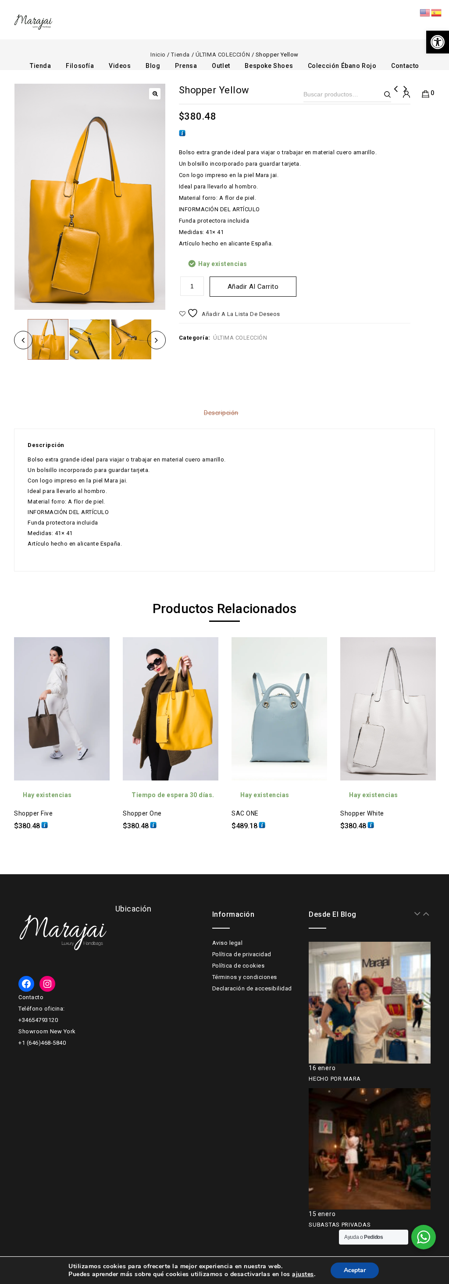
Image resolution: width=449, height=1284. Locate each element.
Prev (417, 913)
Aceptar (355, 1270)
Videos (120, 65)
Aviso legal (227, 943)
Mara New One (396, 94)
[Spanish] (436, 12)
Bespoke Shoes (269, 65)
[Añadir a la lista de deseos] (96, 650)
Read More (96, 690)
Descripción (221, 412)
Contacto (405, 65)
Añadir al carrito (253, 287)
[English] (425, 12)
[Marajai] (33, 22)
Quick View (96, 670)
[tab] (224, 413)
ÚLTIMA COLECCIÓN (240, 337)
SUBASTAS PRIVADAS (340, 1224)
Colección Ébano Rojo (342, 65)
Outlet (221, 65)
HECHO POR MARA (335, 1078)
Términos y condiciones (244, 977)
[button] (437, 42)
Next (426, 913)
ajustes (303, 1274)
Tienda (40, 65)
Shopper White (405, 94)
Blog (153, 65)
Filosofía (80, 65)
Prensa (186, 65)
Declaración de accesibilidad (252, 988)
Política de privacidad (241, 954)
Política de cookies (238, 965)
